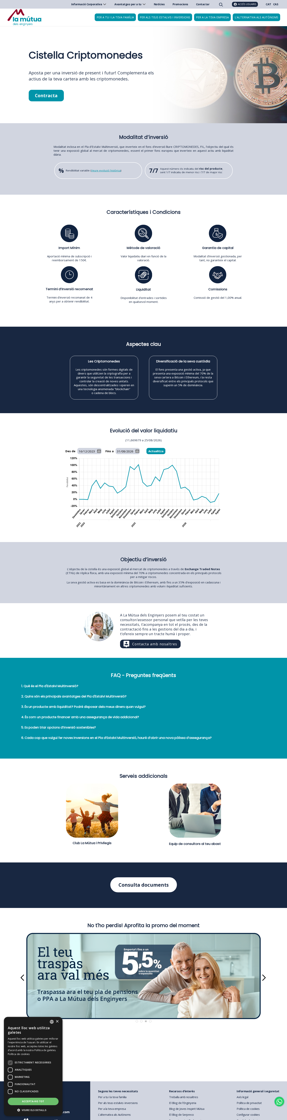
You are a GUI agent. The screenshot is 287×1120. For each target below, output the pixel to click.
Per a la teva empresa (212, 17)
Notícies (159, 4)
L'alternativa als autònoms (256, 17)
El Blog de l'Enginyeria (182, 1103)
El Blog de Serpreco (181, 1114)
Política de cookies (248, 1109)
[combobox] (52, 1022)
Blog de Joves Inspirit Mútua (186, 1109)
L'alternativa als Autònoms (114, 1114)
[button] (33, 1110)
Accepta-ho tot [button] (33, 1101)
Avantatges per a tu (127, 4)
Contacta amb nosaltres (154, 644)
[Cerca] (220, 4)
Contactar (202, 4)
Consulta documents (144, 885)
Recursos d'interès (182, 1091)
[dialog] (33, 1066)
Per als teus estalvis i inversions (165, 17)
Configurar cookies (248, 1114)
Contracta (46, 96)
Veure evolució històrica (106, 170)
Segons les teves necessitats (118, 1091)
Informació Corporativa (86, 4)
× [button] (57, 1021)
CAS (275, 4)
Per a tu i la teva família (115, 17)
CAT (268, 4)
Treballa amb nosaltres (183, 1097)
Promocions (180, 4)
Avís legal (242, 1097)
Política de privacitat (249, 1103)
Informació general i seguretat (258, 1091)
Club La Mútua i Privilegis (92, 843)
